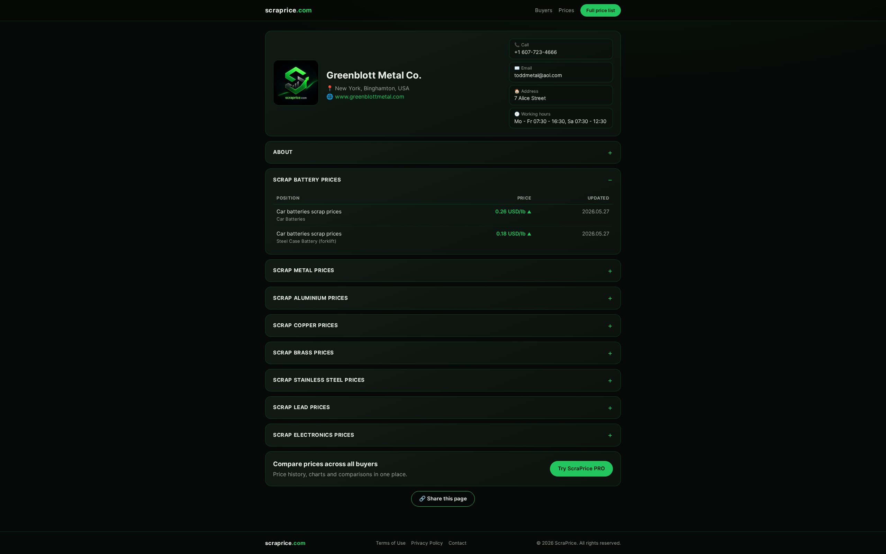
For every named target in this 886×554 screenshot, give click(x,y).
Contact (458, 543)
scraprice (288, 10)
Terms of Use (391, 543)
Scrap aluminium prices (310, 298)
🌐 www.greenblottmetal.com (365, 96)
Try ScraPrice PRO (581, 468)
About (283, 152)
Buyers (543, 10)
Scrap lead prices (301, 407)
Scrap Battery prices (307, 179)
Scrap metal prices (303, 270)
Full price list (600, 10)
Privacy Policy (427, 543)
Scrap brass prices (303, 352)
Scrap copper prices (305, 325)
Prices (566, 10)
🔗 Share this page (443, 498)
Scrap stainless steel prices (319, 380)
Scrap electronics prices (313, 435)
